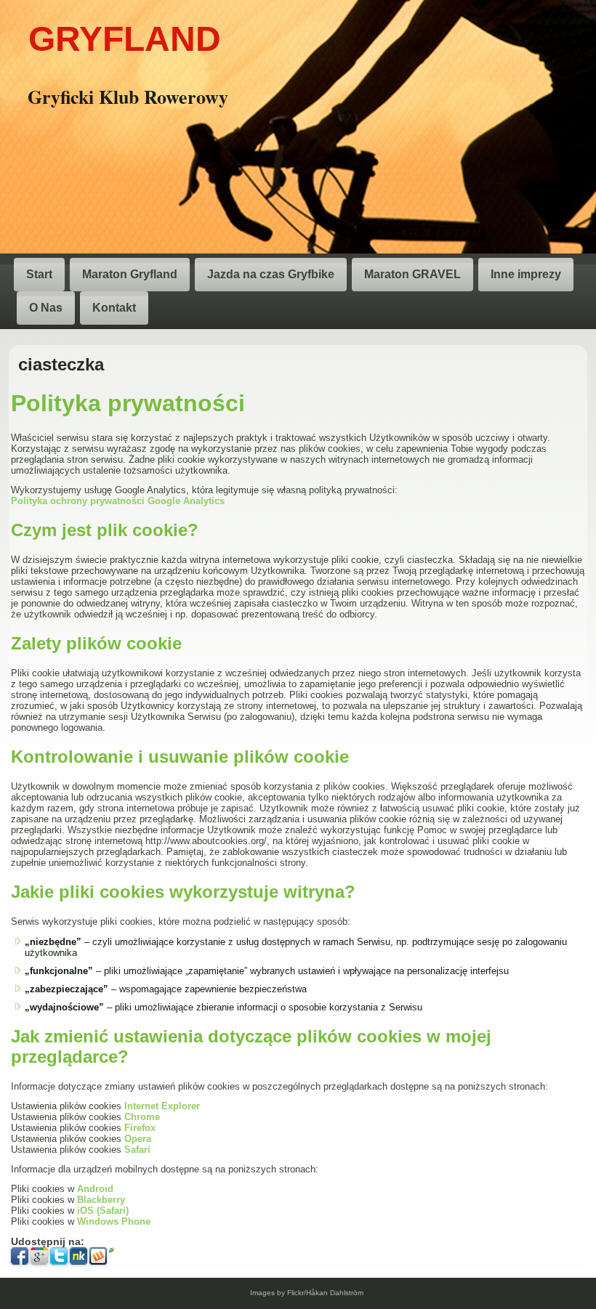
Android (95, 1188)
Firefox (140, 1127)
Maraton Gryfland (129, 274)
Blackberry (101, 1199)
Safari (137, 1149)
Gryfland (124, 39)
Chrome (142, 1116)
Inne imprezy (526, 274)
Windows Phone (113, 1221)
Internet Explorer (162, 1106)
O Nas (46, 307)
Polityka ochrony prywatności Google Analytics (118, 500)
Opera (137, 1138)
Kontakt (114, 307)
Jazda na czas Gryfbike (270, 274)
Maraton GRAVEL (412, 274)
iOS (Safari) (103, 1210)
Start (39, 274)
